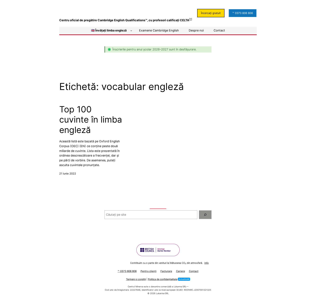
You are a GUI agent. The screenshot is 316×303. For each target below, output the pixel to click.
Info (206, 262)
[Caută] (205, 214)
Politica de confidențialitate (162, 279)
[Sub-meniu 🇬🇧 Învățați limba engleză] (131, 30)
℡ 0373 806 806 (242, 13)
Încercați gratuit (211, 13)
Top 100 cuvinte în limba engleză (90, 119)
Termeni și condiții (136, 279)
